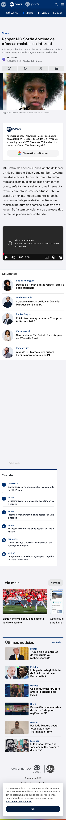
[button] (25, 609)
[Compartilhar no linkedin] (56, 68)
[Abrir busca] (56, 4)
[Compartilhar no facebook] (25, 68)
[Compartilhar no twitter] (40, 68)
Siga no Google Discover (36, 153)
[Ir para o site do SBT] (50, 769)
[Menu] (63, 4)
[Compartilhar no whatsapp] (9, 68)
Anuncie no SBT (33, 778)
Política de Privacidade (19, 801)
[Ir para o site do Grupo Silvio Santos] (28, 769)
